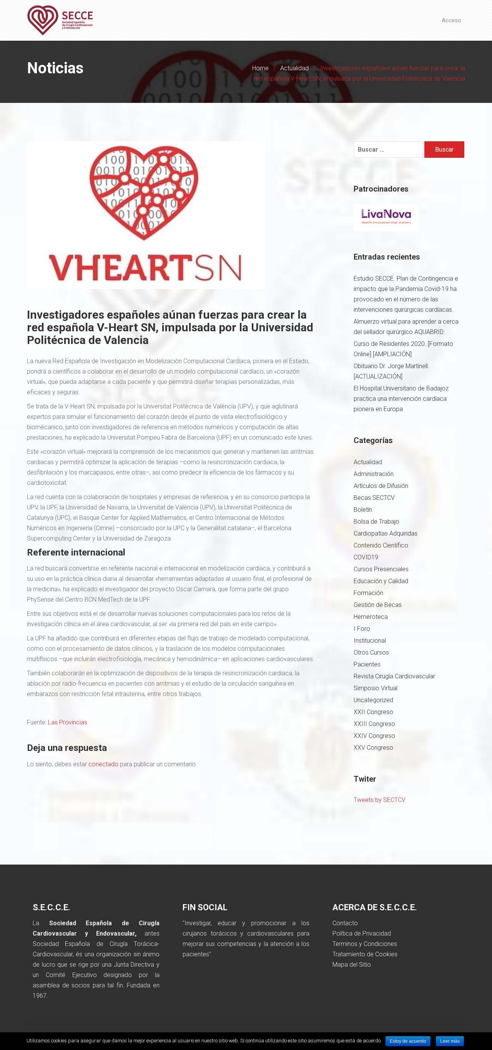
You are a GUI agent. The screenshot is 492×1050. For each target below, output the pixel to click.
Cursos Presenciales (381, 569)
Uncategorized (373, 700)
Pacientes (367, 664)
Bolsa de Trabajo (376, 521)
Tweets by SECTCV (380, 800)
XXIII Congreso (374, 724)
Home (260, 68)
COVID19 (366, 557)
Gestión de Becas (378, 605)
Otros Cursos (371, 652)
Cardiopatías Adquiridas (385, 533)
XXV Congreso (373, 747)
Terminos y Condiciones (364, 943)
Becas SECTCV (374, 497)
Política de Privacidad (361, 933)
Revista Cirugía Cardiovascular (394, 676)
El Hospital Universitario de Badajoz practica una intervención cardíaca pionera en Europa (401, 399)
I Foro (362, 628)
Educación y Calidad (381, 581)
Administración (374, 474)
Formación (368, 593)
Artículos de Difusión (381, 485)
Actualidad (294, 68)
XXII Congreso (373, 712)
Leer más (450, 1041)
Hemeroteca (371, 616)
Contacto (345, 923)
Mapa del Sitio (351, 964)
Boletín (363, 509)
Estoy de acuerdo (408, 1041)
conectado (103, 764)
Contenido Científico (381, 545)
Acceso (451, 20)
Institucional (370, 640)
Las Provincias (67, 722)
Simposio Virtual (375, 688)
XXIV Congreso (374, 735)
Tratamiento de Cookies (364, 954)
